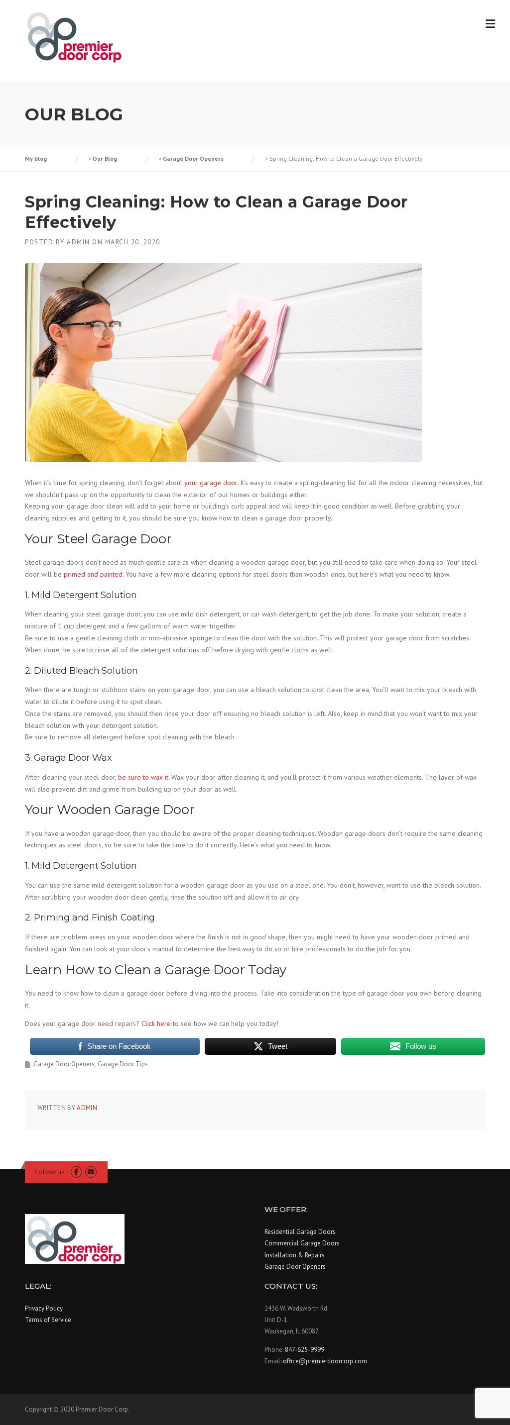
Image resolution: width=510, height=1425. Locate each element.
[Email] (91, 1172)
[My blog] (75, 35)
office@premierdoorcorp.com (325, 1361)
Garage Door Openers (64, 1064)
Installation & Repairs (294, 1255)
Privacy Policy (44, 1308)
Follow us (49, 1172)
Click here (156, 1023)
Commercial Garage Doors (302, 1243)
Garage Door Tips (123, 1064)
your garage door (210, 482)
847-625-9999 (304, 1349)
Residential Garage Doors (300, 1231)
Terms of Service (48, 1320)
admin (78, 242)
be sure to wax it (143, 777)
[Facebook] (76, 1172)
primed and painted (93, 574)
